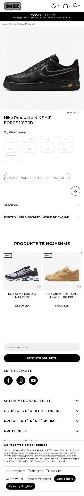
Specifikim (11, 205)
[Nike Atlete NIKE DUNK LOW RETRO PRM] (62, 271)
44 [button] (11, 139)
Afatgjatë (37, 471)
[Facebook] (8, 380)
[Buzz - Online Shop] (12, 6)
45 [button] (47, 139)
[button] (75, 191)
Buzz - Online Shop (12, 24)
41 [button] (29, 149)
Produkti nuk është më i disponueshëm (37, 178)
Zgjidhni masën (15, 132)
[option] (42, 68)
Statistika (55, 471)
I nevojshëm (17, 471)
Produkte (30, 24)
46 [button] (65, 139)
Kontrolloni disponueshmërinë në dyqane (36, 217)
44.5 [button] (29, 139)
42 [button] (47, 149)
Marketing (16, 478)
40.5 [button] (11, 149)
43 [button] (11, 159)
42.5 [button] (65, 149)
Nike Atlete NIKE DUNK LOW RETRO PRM (62, 295)
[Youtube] (33, 380)
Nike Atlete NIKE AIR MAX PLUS (22, 295)
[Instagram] (20, 380)
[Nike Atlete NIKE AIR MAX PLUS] (22, 271)
